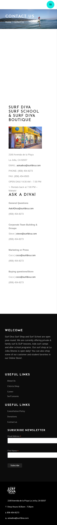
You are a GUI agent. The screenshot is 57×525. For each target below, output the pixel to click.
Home (8, 22)
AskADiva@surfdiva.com (21, 208)
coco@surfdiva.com (26, 255)
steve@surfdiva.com (26, 233)
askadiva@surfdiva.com (29, 165)
